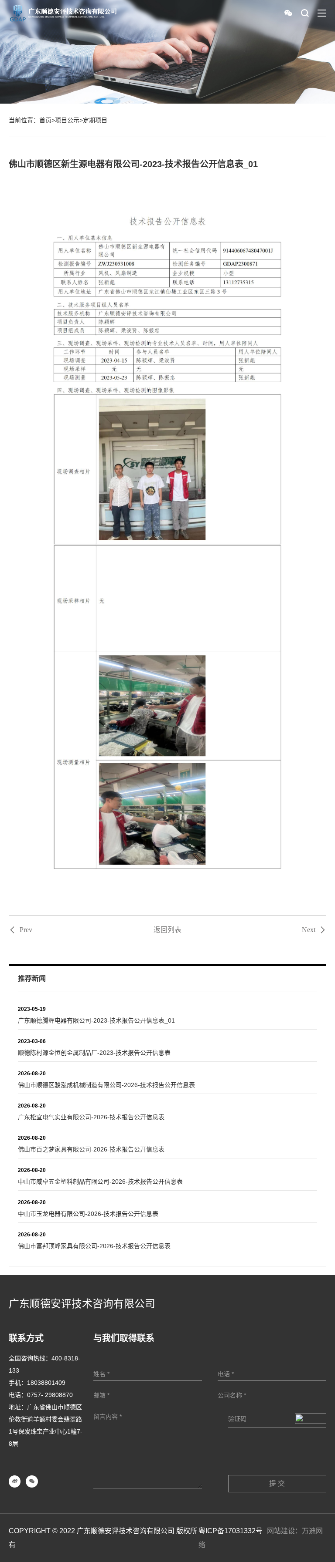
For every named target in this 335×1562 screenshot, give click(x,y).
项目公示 (67, 120)
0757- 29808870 (50, 1394)
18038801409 (46, 1382)
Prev (26, 929)
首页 (45, 120)
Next (308, 929)
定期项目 (95, 120)
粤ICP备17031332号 (230, 1531)
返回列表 (167, 929)
